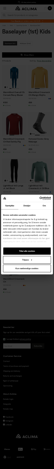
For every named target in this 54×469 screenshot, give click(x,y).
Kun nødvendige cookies (26, 268)
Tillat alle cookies (27, 251)
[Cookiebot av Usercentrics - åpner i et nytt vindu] (39, 198)
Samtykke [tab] (9, 206)
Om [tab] (44, 206)
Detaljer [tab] (27, 206)
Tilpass (25, 260)
